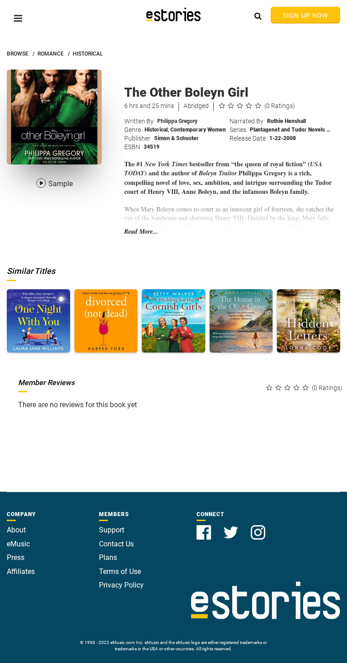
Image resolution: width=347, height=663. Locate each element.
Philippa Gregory (177, 121)
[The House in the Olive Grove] (241, 321)
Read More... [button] (141, 231)
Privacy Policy (121, 585)
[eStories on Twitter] (231, 527)
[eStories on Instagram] (258, 527)
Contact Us (116, 544)
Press (15, 557)
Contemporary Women (198, 130)
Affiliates (21, 571)
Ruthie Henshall (286, 121)
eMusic (18, 544)
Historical (157, 130)
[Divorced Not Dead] (106, 321)
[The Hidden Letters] (308, 321)
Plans (108, 557)
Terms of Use (120, 571)
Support (111, 530)
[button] (18, 18)
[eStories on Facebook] (204, 527)
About (16, 530)
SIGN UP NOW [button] (305, 15)
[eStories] (173, 14)
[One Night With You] (38, 321)
